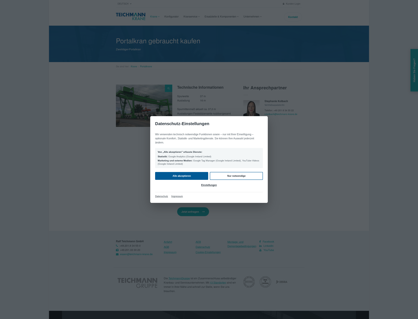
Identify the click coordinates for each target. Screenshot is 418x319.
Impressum (177, 196)
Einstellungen (209, 185)
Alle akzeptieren (182, 175)
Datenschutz (161, 196)
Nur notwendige (236, 175)
